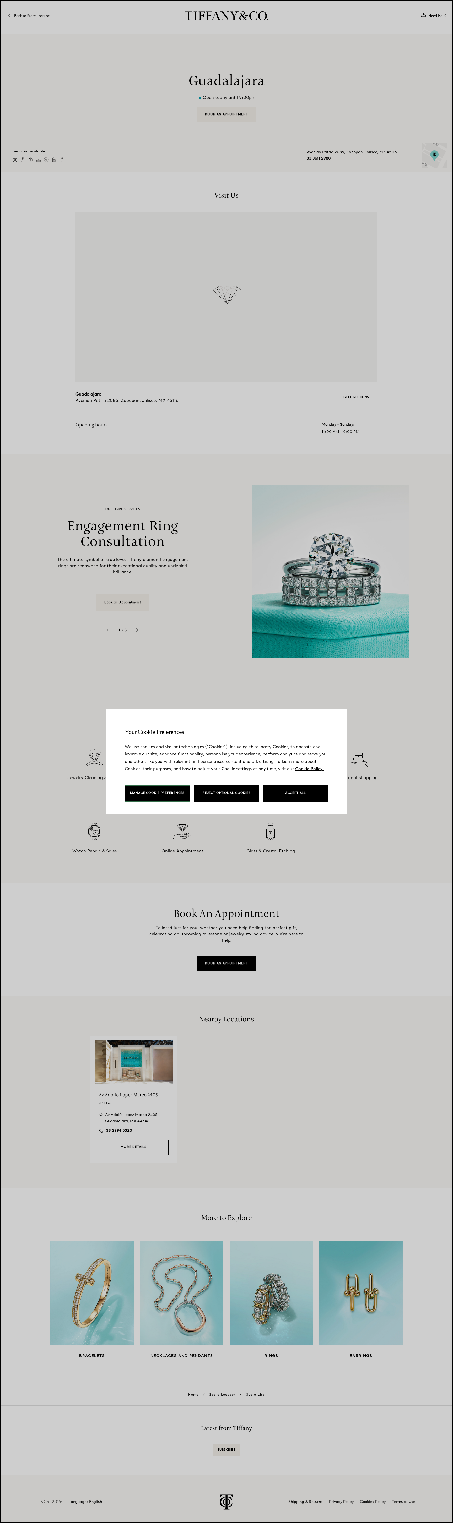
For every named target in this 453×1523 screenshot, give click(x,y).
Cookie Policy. (309, 769)
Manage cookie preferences (157, 793)
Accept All (295, 793)
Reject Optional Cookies (227, 793)
